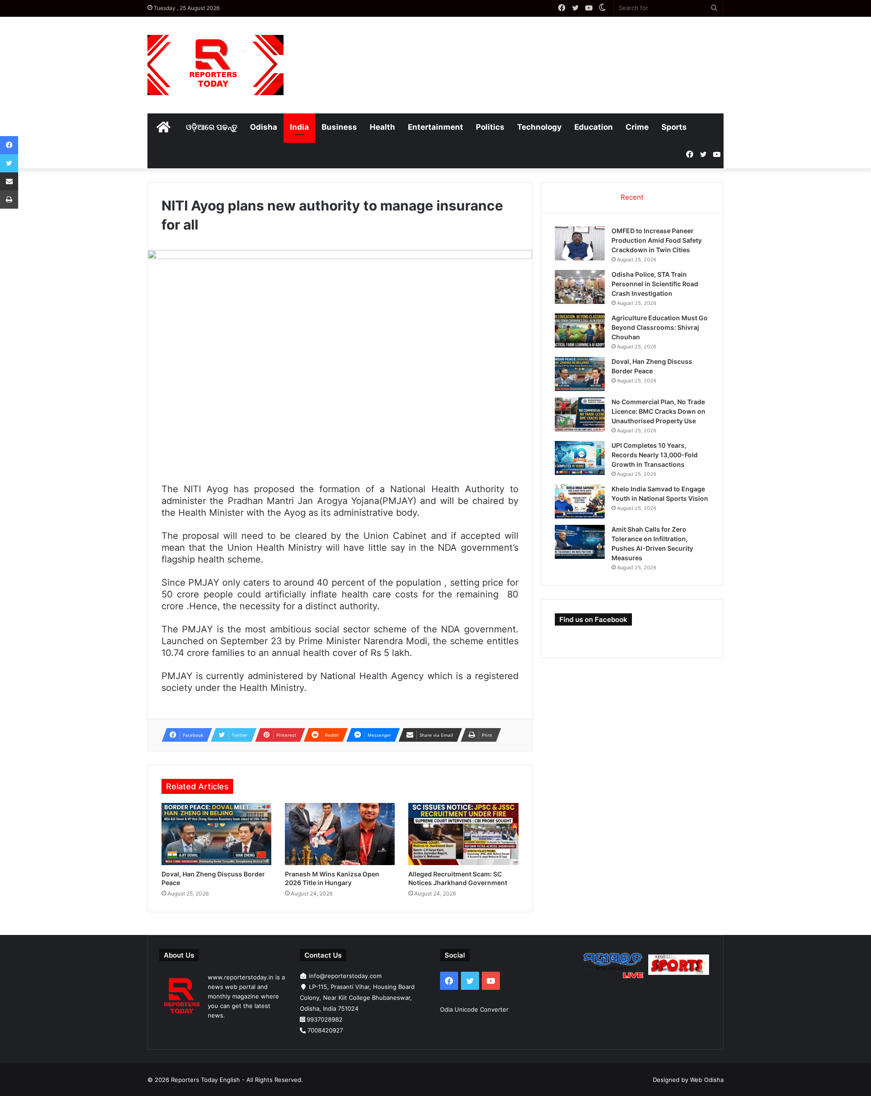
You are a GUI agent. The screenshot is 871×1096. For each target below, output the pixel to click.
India (299, 127)
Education (593, 127)
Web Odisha (707, 1079)
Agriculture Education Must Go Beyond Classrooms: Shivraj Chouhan (660, 327)
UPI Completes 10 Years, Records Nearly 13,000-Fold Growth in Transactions (655, 454)
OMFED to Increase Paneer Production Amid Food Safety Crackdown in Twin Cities (657, 240)
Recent (632, 197)
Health (382, 127)
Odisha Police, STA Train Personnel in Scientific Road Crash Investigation (655, 283)
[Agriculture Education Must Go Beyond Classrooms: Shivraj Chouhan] (580, 330)
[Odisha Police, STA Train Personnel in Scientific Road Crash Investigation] (580, 287)
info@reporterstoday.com (345, 975)
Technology (539, 127)
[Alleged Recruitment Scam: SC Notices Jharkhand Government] (463, 834)
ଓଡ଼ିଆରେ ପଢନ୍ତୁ (211, 127)
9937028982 (325, 1019)
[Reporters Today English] (215, 65)
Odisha (263, 127)
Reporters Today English (205, 1079)
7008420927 (325, 1030)
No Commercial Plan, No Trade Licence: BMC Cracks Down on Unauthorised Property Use (658, 411)
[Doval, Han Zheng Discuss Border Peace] (216, 834)
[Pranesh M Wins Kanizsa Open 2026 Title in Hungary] (340, 834)
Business (339, 127)
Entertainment (435, 127)
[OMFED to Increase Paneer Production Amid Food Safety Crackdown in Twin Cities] (580, 243)
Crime (637, 127)
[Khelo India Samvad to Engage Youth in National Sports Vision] (580, 501)
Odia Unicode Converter (474, 1009)
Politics (490, 127)
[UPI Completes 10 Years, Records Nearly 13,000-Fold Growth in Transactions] (580, 458)
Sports (674, 127)
